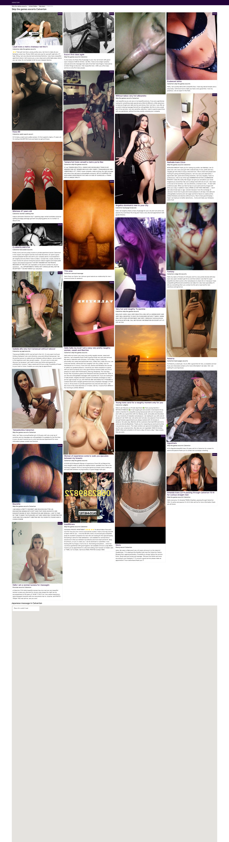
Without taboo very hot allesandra (131, 96)
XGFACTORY (16, 2)
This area (68, 271)
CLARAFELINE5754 (21, 247)
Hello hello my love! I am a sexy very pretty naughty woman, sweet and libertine (87, 349)
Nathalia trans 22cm (176, 162)
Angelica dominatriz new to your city (132, 205)
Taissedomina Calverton (23, 430)
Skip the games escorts (19, 6)
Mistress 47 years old (22, 211)
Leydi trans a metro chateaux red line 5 (30, 47)
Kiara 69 (16, 132)
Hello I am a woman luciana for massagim (31, 585)
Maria (118, 545)
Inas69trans (69, 524)
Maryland (42, 6)
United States (33, 6)
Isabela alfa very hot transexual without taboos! (34, 349)
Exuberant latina (174, 81)
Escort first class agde (74, 54)
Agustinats (172, 443)
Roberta (170, 358)
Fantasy (170, 271)
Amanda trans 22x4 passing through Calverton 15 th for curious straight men (190, 493)
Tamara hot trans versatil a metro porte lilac (83, 162)
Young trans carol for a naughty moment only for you (139, 402)
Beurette (16, 504)
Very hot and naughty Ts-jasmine (130, 309)
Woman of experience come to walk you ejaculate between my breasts (86, 457)
